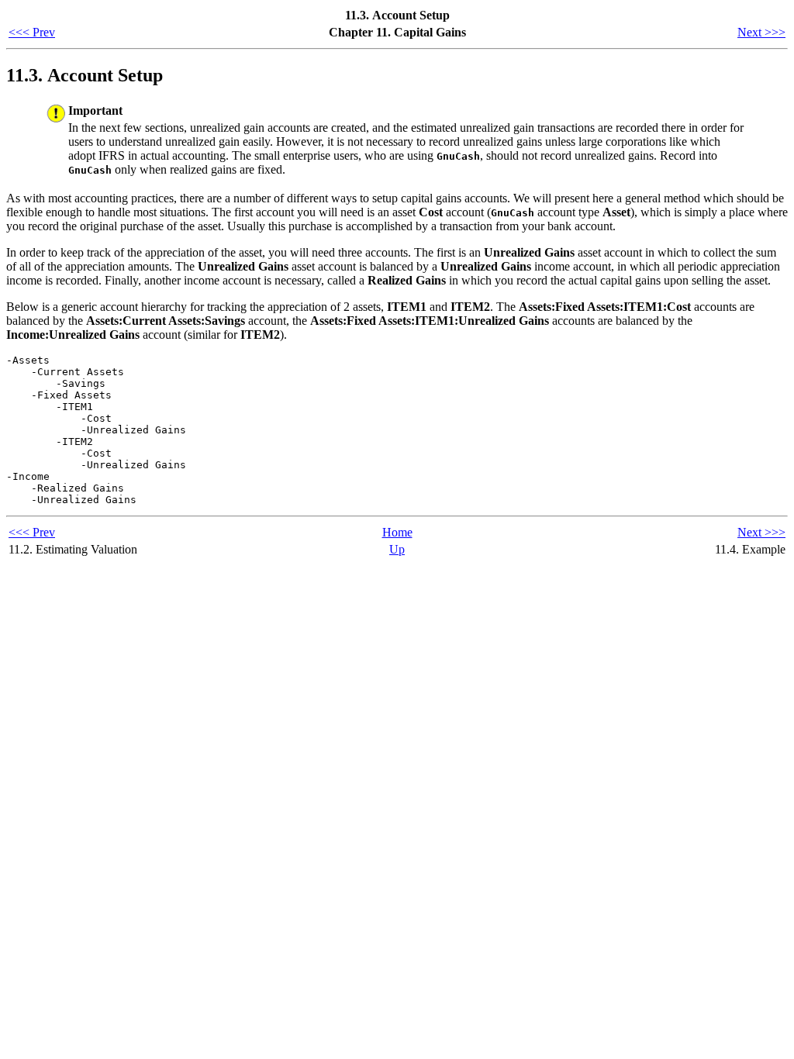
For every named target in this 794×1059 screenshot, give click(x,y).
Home (397, 532)
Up (397, 549)
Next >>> (761, 32)
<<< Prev (32, 32)
